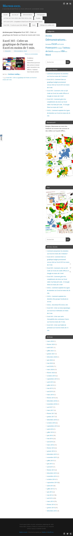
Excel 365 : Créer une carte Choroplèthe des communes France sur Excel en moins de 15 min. (58, 319)
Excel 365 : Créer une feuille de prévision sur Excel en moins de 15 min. (57, 327)
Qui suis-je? (15, 15)
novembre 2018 (52, 404)
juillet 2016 (50, 432)
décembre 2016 (52, 420)
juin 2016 (50, 435)
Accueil (5, 15)
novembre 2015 (52, 457)
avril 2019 (50, 391)
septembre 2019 (52, 379)
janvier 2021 (51, 354)
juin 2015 (50, 464)
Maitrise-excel (12, 6)
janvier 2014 (51, 507)
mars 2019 (50, 394)
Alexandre (8, 51)
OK (67, 62)
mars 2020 (50, 369)
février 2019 (51, 398)
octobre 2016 (51, 423)
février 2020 (51, 372)
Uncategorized (57, 51)
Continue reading (14, 74)
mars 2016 (50, 445)
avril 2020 (50, 366)
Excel (25, 51)
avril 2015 (50, 467)
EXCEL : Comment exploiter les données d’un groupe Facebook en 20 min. (57, 298)
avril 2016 (50, 442)
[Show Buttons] (1, 141)
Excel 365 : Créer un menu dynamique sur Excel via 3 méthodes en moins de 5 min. (58, 310)
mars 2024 (50, 341)
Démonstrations (27, 15)
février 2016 (51, 448)
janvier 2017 (51, 416)
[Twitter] (67, 4)
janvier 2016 (51, 451)
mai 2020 (50, 363)
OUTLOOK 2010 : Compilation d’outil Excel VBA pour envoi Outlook (22, 21)
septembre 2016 (52, 426)
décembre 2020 (52, 357)
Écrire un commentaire (31, 54)
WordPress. (50, 532)
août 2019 (50, 382)
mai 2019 (50, 388)
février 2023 (51, 344)
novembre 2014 (52, 476)
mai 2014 (50, 495)
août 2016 (50, 429)
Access (48, 35)
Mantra (44, 532)
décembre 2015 (52, 454)
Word (48, 54)
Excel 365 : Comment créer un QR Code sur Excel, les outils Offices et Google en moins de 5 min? (58, 93)
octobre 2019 (51, 376)
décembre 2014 (52, 473)
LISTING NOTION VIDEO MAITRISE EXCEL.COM (17, 18)
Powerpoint (51, 47)
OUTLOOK (60, 44)
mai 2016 (50, 438)
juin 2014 (50, 492)
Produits (38, 18)
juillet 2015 (50, 460)
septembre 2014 (52, 482)
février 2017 (51, 413)
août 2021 (50, 347)
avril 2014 (50, 498)
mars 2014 (50, 501)
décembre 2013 (52, 511)
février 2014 (51, 504)
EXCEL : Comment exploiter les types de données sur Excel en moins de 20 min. (58, 113)
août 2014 (50, 485)
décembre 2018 (52, 401)
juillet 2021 (50, 350)
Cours (33, 25)
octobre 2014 (51, 479)
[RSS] (70, 4)
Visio (66, 51)
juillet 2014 (50, 489)
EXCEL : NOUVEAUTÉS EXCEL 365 (57, 305)
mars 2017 (50, 410)
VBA (63, 51)
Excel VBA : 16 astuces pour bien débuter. (15, 25)
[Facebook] (64, 4)
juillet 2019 (50, 385)
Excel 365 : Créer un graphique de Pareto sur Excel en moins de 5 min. (19, 44)
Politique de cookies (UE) (47, 25)
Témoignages (41, 15)
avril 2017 (50, 407)
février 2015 (51, 470)
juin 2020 (50, 360)
